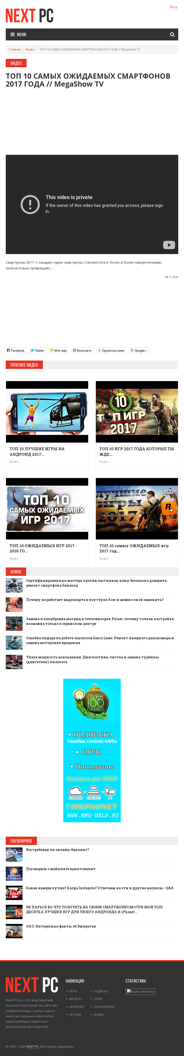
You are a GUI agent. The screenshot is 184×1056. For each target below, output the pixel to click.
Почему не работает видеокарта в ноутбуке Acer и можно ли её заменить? (95, 599)
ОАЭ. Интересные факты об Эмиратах (61, 926)
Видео (30, 49)
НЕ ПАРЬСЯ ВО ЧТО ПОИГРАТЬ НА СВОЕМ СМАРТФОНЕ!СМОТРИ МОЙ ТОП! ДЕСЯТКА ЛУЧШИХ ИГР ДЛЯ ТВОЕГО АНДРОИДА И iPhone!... (94, 909)
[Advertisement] (92, 121)
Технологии (104, 1007)
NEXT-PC (33, 1046)
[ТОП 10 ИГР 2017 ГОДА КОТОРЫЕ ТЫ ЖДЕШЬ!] (137, 412)
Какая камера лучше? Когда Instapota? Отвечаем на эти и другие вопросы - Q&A (100, 888)
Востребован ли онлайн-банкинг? (57, 849)
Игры (73, 991)
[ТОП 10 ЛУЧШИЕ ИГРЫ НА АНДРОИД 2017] (47, 412)
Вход (173, 7)
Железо (75, 999)
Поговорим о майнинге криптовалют (61, 869)
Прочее (75, 1014)
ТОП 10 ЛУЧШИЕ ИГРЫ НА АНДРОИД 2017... (37, 451)
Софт (98, 999)
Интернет (76, 1007)
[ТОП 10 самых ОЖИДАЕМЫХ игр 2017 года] (137, 508)
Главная (15, 49)
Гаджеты (101, 991)
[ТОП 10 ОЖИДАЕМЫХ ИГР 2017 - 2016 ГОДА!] (47, 508)
